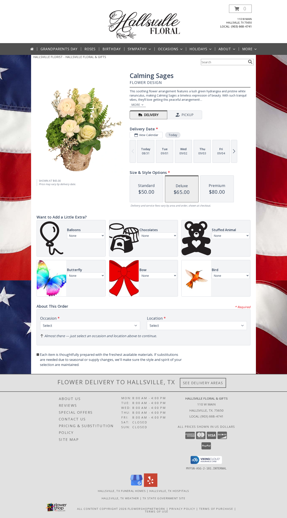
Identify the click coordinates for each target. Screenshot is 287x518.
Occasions (168, 49)
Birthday (112, 49)
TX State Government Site (164, 498)
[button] (240, 9)
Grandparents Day (59, 49)
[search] (250, 62)
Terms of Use (156, 511)
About (225, 49)
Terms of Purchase (216, 509)
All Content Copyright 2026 (102, 509)
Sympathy (137, 49)
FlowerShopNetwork (146, 509)
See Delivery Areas (203, 382)
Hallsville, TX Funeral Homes (122, 491)
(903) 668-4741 (241, 26)
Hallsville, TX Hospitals (169, 491)
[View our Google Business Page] (136, 486)
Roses (90, 49)
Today (173, 135)
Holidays (198, 49)
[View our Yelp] (150, 486)
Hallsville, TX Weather (120, 498)
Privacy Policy (182, 509)
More (247, 49)
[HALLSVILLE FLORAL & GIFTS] (144, 24)
